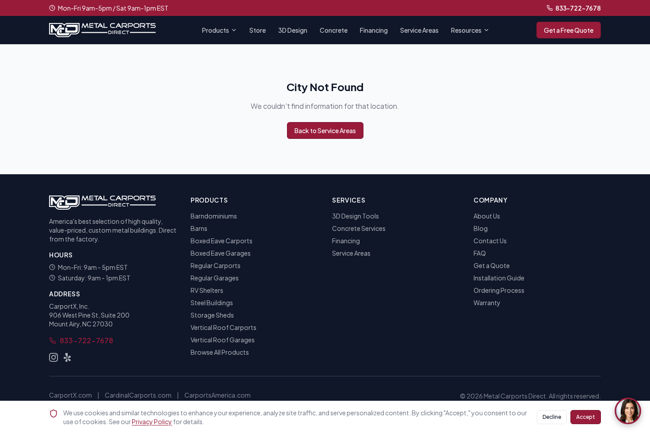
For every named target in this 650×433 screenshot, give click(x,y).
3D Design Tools (355, 216)
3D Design (292, 30)
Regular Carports (216, 265)
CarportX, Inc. (69, 306)
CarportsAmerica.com (217, 395)
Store (257, 30)
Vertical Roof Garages (223, 340)
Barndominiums (214, 216)
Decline (552, 417)
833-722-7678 (578, 8)
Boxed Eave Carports (221, 241)
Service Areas (419, 30)
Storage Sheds (212, 315)
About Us (487, 216)
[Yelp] (67, 357)
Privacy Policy (152, 421)
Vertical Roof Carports (223, 327)
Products (215, 30)
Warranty (487, 303)
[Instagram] (53, 357)
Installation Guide (499, 278)
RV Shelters (207, 290)
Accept (585, 417)
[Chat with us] (628, 411)
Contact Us (490, 241)
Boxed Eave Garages (221, 253)
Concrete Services (359, 228)
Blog (481, 228)
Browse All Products (220, 352)
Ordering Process (499, 290)
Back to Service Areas (325, 130)
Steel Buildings (212, 303)
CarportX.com (70, 395)
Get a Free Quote (568, 30)
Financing (374, 30)
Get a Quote (492, 265)
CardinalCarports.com (138, 395)
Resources (466, 30)
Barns (199, 228)
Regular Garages (215, 278)
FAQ (480, 253)
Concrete (334, 30)
